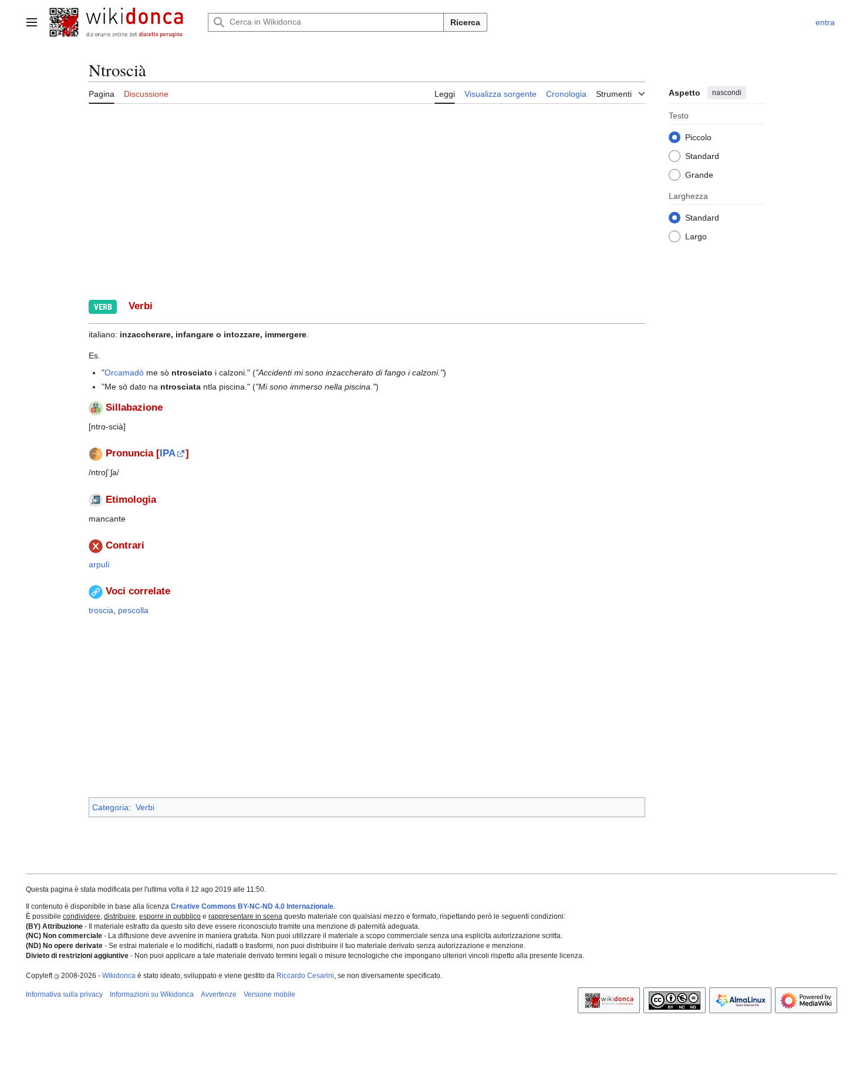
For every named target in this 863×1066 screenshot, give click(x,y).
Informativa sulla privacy (64, 994)
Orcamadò (124, 372)
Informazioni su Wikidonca (152, 994)
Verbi (145, 807)
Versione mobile (269, 994)
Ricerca (465, 22)
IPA (168, 453)
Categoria (110, 807)
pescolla (133, 610)
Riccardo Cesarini (305, 976)
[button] (31, 22)
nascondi (726, 93)
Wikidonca (119, 976)
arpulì (99, 564)
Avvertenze (219, 994)
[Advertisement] (441, 200)
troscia (101, 610)
